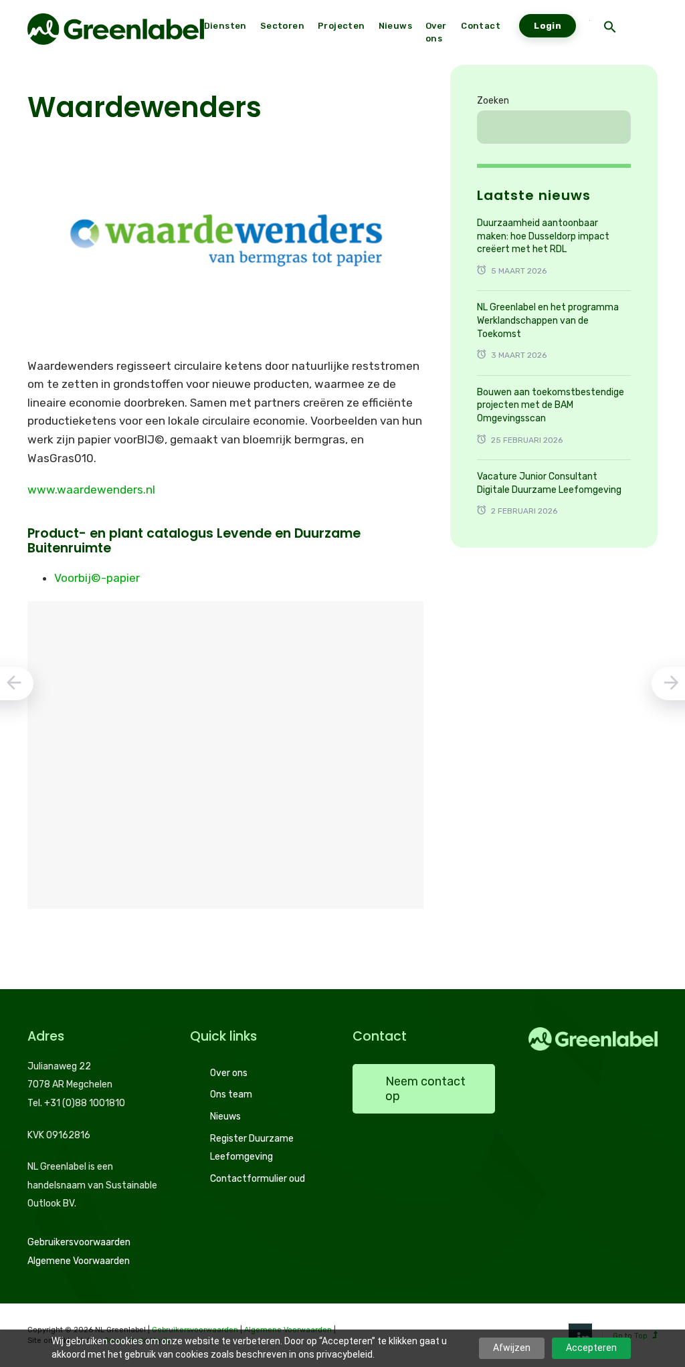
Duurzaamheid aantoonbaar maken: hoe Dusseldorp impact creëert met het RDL (543, 236)
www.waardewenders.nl (91, 489)
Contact (480, 26)
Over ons (229, 1073)
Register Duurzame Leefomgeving (252, 1148)
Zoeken (493, 100)
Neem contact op (425, 1088)
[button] (610, 28)
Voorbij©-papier (97, 578)
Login (547, 26)
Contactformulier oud (257, 1178)
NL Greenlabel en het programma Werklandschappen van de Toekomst (548, 320)
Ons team (231, 1094)
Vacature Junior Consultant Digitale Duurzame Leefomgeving (549, 483)
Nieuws (225, 1116)
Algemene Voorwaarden (78, 1261)
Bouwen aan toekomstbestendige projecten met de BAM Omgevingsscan (550, 405)
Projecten (341, 26)
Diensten (225, 26)
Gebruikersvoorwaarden (78, 1242)
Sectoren (282, 26)
